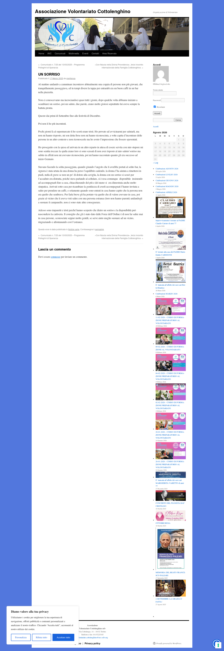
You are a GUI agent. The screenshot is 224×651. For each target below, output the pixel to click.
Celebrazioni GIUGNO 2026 (167, 180)
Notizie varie (73, 229)
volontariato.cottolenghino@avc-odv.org (92, 637)
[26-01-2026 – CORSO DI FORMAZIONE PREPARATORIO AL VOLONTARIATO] (171, 451)
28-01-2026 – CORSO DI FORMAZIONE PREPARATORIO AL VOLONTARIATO (170, 435)
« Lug (155, 162)
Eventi (85, 53)
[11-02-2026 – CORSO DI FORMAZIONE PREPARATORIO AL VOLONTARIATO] (171, 307)
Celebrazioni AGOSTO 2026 (167, 168)
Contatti (95, 53)
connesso (55, 256)
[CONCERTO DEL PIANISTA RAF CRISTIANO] (171, 495)
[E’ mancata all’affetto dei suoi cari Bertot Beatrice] (171, 271)
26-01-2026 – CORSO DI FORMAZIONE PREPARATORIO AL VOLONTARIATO (170, 464)
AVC (49, 53)
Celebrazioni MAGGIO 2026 (167, 186)
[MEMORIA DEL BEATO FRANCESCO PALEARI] (171, 549)
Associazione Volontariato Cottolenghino (82, 11)
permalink (99, 229)
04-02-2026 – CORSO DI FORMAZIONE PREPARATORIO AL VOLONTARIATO (170, 376)
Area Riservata (109, 53)
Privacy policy (92, 643)
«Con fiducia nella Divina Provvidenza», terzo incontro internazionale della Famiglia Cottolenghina (119, 66)
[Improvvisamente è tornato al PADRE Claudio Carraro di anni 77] (171, 208)
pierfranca (70, 78)
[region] (43, 625)
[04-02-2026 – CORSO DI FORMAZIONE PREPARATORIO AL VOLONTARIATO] (171, 363)
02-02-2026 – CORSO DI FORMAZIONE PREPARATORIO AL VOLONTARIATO (170, 405)
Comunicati (60, 53)
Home (41, 53)
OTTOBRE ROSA (163, 523)
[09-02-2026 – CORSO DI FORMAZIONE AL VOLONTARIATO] (171, 336)
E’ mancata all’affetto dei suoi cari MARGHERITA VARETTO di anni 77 (170, 483)
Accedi (155, 126)
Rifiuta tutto (41, 637)
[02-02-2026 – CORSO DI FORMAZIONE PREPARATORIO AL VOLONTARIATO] (171, 392)
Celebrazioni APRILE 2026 (166, 192)
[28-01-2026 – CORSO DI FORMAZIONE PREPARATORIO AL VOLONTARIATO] (171, 421)
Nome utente (158, 90)
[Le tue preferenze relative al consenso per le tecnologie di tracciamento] (218, 645)
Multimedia (74, 53)
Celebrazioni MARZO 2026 (166, 293)
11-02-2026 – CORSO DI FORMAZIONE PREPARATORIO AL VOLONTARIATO (170, 320)
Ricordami (160, 107)
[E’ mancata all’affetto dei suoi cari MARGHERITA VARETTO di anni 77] (171, 475)
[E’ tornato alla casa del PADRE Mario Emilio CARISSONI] (171, 239)
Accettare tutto (63, 637)
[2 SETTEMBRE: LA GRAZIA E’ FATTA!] (171, 588)
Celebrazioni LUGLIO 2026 (167, 174)
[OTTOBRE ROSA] (171, 515)
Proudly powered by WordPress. (169, 643)
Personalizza (21, 637)
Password (157, 100)
